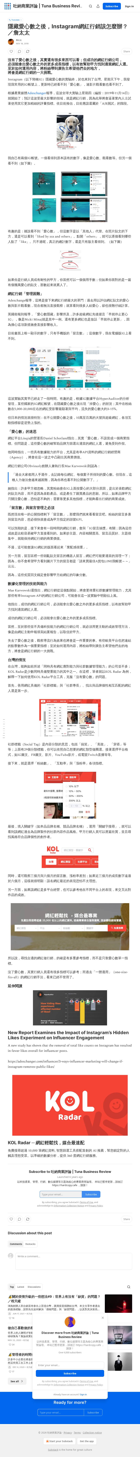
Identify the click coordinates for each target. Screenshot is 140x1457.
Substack (53, 1449)
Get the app (87, 1441)
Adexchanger (36, 93)
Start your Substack (61, 1441)
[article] (70, 1307)
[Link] (3, 66)
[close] (103, 1318)
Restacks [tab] (30, 1244)
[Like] (11, 51)
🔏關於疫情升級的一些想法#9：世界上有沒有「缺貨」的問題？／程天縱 (54, 1299)
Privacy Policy (96, 1384)
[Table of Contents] (3, 728)
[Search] (90, 6)
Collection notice (92, 1432)
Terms (77, 1432)
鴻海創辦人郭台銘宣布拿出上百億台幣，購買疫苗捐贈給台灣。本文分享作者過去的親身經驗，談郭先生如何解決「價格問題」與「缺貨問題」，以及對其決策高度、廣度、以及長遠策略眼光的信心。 (54, 1307)
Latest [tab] (20, 1286)
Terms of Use (86, 1381)
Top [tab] (12, 1286)
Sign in (129, 6)
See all (15, 1381)
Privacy (68, 1432)
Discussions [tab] (34, 1286)
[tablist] (22, 1244)
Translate (15, 20)
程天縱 (29, 1313)
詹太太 (19, 40)
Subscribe (112, 6)
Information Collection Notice (69, 1384)
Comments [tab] (16, 1244)
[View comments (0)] (19, 51)
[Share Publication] (98, 6)
